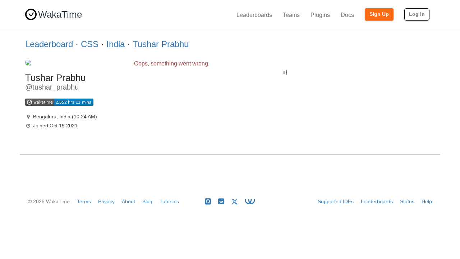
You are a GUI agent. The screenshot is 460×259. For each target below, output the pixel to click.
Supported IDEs (336, 201)
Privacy (106, 201)
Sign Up (379, 14)
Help (427, 201)
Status (407, 201)
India (115, 44)
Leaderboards (254, 15)
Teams (291, 15)
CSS (89, 44)
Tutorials (169, 201)
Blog (147, 201)
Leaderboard (49, 44)
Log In (417, 14)
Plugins (320, 15)
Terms (84, 201)
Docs (347, 15)
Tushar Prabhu (161, 44)
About (128, 201)
